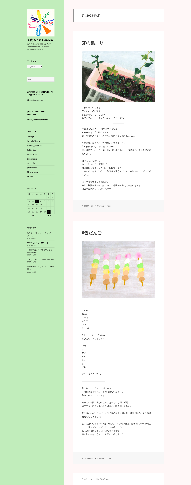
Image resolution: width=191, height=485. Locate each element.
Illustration (32, 154)
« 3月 (33, 215)
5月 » (49, 215)
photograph (32, 167)
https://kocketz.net (35, 100)
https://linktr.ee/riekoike (37, 120)
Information (32, 159)
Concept (30, 137)
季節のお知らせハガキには (37, 242)
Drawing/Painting (34, 145)
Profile (30, 176)
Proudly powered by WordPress (95, 479)
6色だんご (92, 232)
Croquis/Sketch (33, 141)
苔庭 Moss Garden (40, 40)
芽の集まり (93, 43)
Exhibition (31, 150)
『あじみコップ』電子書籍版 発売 (40, 259)
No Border (31, 163)
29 (49, 212)
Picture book (32, 172)
